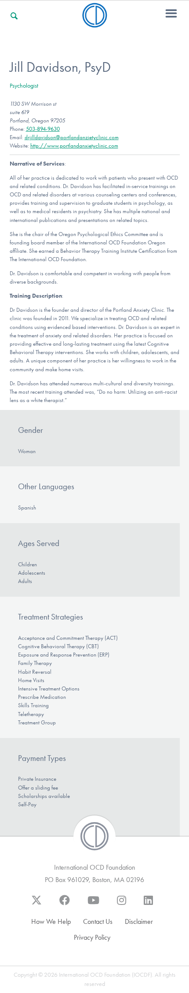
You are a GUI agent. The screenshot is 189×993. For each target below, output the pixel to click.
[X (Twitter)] (36, 904)
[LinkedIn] (148, 904)
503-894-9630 (43, 129)
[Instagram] (121, 904)
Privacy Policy (92, 937)
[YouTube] (93, 904)
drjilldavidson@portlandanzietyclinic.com (72, 137)
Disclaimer (139, 921)
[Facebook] (64, 904)
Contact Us (98, 921)
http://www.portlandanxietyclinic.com (74, 145)
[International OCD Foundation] (94, 22)
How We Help (51, 921)
